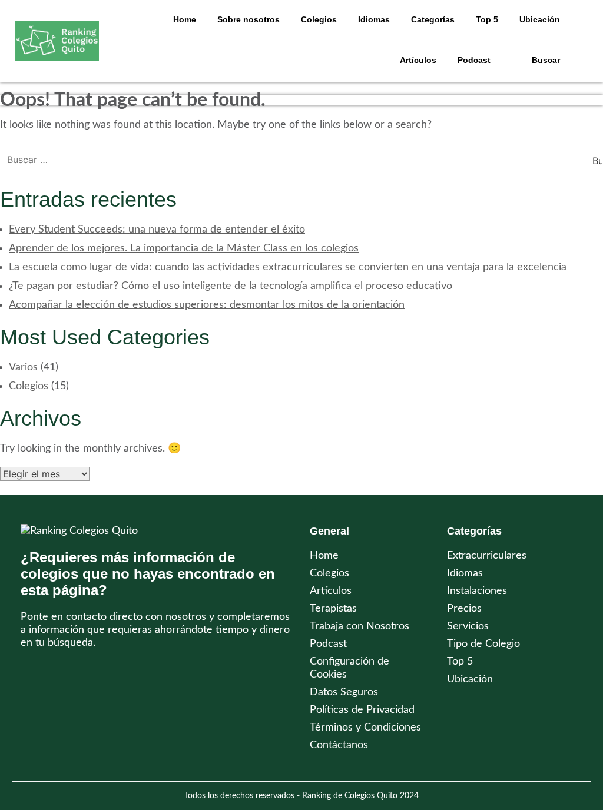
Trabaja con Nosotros (359, 626)
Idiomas (465, 573)
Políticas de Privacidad (362, 710)
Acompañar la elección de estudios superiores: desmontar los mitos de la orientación (207, 305)
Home (184, 19)
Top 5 (460, 661)
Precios (464, 608)
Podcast (474, 60)
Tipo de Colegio (483, 644)
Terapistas (333, 608)
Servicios (468, 626)
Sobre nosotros (248, 19)
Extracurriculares (486, 555)
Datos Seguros (344, 692)
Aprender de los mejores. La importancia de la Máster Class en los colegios (184, 248)
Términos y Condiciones (365, 727)
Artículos (418, 60)
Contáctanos (339, 745)
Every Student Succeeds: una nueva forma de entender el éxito (157, 229)
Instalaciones (477, 591)
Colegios (319, 19)
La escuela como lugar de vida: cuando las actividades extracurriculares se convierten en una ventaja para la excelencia (287, 267)
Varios (23, 367)
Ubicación (470, 679)
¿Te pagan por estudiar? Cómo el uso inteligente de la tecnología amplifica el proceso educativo (230, 286)
